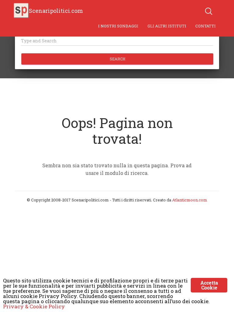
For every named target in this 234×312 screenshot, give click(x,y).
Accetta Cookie (209, 285)
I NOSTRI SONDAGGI (118, 26)
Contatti (205, 26)
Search (117, 58)
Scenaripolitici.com (56, 10)
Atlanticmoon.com (189, 200)
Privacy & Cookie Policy (34, 306)
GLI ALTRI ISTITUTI (166, 26)
